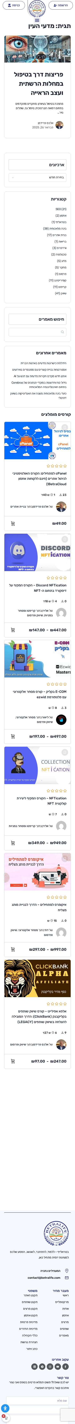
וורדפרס (61, 248)
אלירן (45, 610)
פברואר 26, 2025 (42, 127)
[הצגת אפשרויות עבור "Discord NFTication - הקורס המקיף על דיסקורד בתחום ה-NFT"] (12, 630)
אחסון (63, 215)
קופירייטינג (60, 280)
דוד (46, 930)
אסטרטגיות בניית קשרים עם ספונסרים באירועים (39, 369)
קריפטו (62, 287)
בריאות (62, 241)
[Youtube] (58, 1366)
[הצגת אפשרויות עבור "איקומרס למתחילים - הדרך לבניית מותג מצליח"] (12, 949)
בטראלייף (61, 222)
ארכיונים (56, 164)
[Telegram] (42, 1366)
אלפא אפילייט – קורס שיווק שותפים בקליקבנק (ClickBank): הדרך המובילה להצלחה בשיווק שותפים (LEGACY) (39, 1016)
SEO (58, 209)
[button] (37, 20)
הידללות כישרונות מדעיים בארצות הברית (43, 363)
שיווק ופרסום (35, 615)
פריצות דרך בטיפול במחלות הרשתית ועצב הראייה (38, 84)
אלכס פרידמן (45, 123)
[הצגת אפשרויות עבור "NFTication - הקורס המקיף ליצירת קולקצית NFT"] (12, 843)
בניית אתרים (59, 235)
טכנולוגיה (61, 254)
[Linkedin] (34, 1366)
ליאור (45, 717)
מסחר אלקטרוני (25, 717)
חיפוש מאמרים (51, 319)
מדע (63, 261)
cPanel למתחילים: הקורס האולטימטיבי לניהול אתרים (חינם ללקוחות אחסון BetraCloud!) (39, 478)
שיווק (63, 293)
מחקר (62, 267)
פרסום (62, 274)
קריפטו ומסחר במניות (22, 826)
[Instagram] (50, 1366)
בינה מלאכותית (57, 228)
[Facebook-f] (65, 1366)
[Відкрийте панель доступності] (5, 1408)
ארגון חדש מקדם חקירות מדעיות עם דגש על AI (40, 376)
